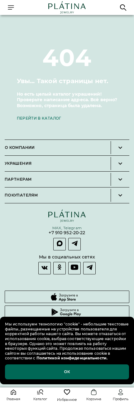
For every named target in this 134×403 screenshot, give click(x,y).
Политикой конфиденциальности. (72, 358)
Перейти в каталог (39, 118)
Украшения (18, 163)
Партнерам (18, 179)
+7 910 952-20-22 (67, 232)
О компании (20, 147)
